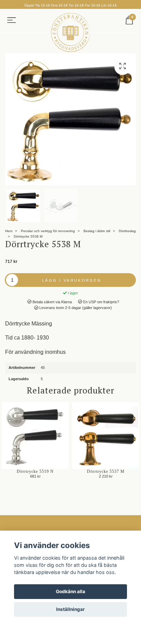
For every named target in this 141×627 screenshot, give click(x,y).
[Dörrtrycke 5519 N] (35, 435)
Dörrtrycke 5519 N (35, 471)
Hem (8, 231)
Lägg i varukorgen (71, 280)
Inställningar (70, 609)
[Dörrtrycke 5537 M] (105, 435)
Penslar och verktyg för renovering (48, 231)
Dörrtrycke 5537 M (106, 471)
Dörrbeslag (127, 231)
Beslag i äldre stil (97, 231)
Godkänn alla (70, 591)
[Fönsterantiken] (70, 32)
